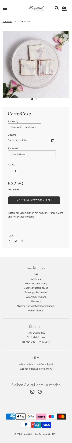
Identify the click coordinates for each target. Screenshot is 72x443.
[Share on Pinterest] (22, 241)
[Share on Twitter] (16, 241)
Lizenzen (36, 301)
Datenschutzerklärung (36, 287)
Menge (11, 165)
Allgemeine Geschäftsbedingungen (36, 305)
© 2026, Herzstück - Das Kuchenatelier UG (34, 434)
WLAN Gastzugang (36, 296)
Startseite (7, 21)
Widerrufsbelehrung (36, 283)
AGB (36, 274)
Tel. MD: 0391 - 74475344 (36, 341)
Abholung (13, 121)
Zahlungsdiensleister (36, 292)
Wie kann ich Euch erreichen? (36, 368)
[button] (32, 99)
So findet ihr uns (36, 337)
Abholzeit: (13, 148)
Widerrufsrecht (36, 310)
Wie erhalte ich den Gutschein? (36, 364)
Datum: (12, 134)
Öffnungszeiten (36, 332)
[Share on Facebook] (10, 241)
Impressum (36, 279)
